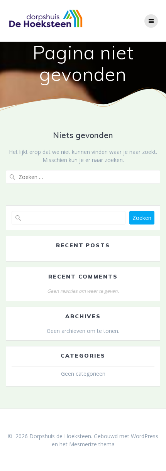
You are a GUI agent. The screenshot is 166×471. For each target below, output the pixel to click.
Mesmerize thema (92, 444)
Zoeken (141, 217)
